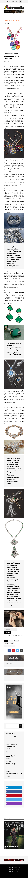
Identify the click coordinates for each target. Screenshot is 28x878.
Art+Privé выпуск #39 (10, 739)
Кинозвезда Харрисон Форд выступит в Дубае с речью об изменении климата (12, 755)
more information (10, 636)
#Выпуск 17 (16, 640)
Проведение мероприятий (13, 869)
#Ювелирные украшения (10, 645)
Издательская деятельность (13, 867)
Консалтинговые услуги (13, 873)
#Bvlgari (10, 640)
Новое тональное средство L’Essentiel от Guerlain (14, 774)
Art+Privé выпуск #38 (10, 746)
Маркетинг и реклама (13, 871)
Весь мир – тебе (9, 677)
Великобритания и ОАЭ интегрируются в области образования (11, 765)
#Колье (6, 643)
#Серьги (11, 643)
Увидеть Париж (9, 663)
